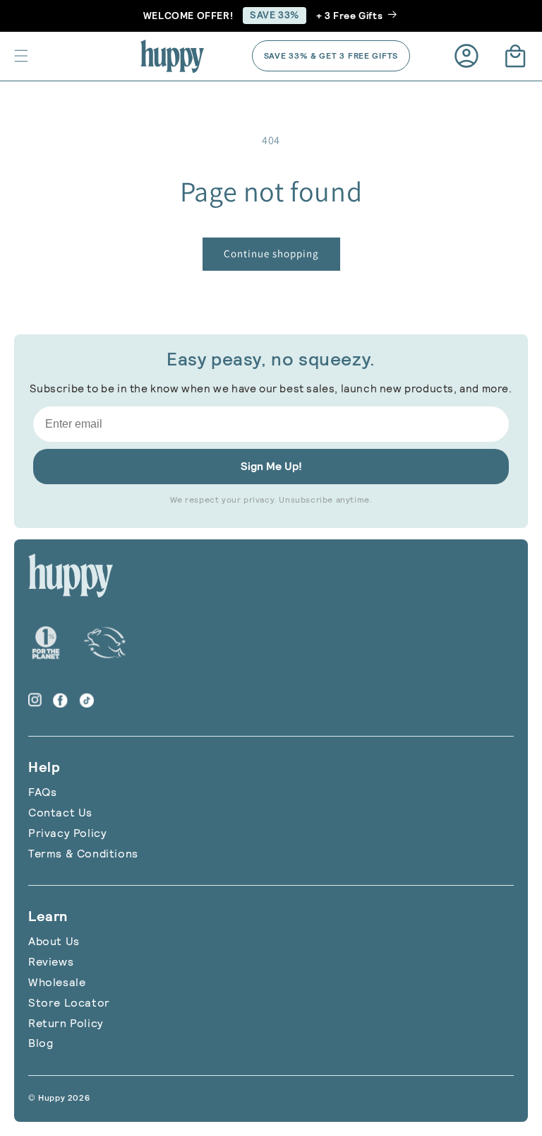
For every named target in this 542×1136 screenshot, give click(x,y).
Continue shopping (271, 253)
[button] (21, 55)
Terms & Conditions (83, 853)
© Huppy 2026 (59, 1097)
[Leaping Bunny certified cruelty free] (104, 642)
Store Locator (69, 1002)
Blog (40, 1043)
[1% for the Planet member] (46, 642)
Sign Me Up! (271, 466)
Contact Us (60, 812)
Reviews (50, 961)
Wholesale (56, 982)
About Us (54, 941)
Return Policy (66, 1023)
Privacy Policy (67, 833)
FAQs (42, 792)
